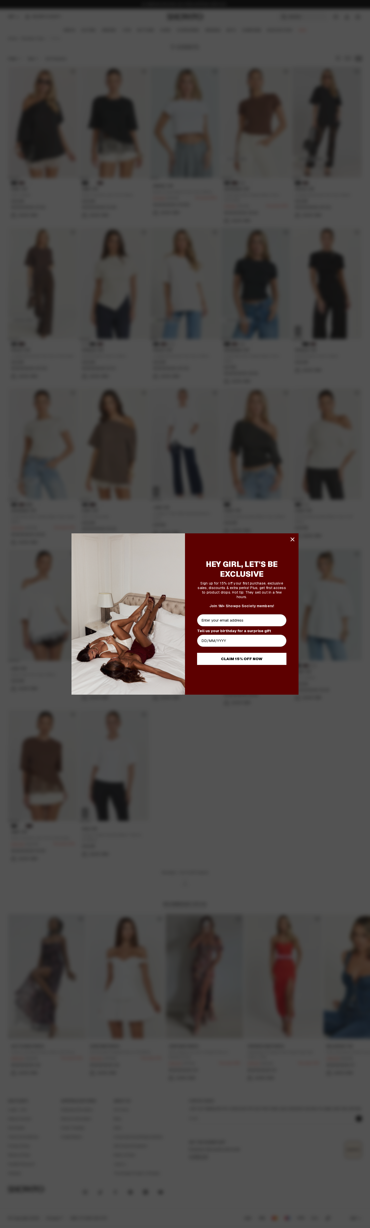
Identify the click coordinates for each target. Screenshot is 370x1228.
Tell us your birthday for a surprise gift (234, 630)
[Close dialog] (292, 539)
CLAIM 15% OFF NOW (242, 658)
